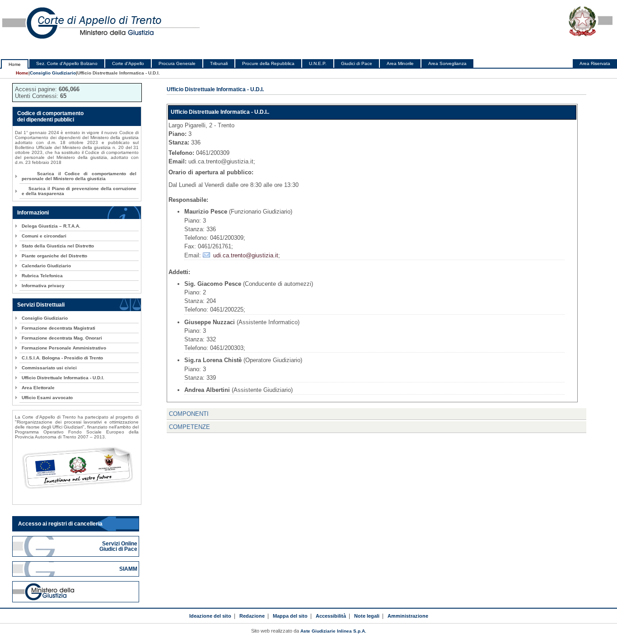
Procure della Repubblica (268, 63)
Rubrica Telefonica (42, 275)
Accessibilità (331, 616)
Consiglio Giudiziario (53, 72)
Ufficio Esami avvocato (47, 397)
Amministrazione (408, 616)
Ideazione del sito (210, 616)
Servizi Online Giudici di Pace (119, 546)
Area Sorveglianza (447, 63)
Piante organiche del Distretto (54, 255)
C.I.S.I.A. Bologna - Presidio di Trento (62, 357)
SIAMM (129, 569)
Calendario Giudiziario (46, 265)
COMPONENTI (189, 413)
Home (15, 64)
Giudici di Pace (356, 63)
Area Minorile (400, 63)
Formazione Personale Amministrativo (64, 347)
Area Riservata (595, 63)
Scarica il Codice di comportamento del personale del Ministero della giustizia (79, 176)
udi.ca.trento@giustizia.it (245, 255)
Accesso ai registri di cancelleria (60, 523)
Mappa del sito (290, 616)
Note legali (366, 616)
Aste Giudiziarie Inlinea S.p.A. (333, 631)
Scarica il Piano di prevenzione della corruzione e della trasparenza (79, 191)
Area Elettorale (38, 387)
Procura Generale (177, 63)
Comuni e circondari (44, 235)
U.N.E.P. (318, 63)
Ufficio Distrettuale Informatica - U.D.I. (63, 377)
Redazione (252, 616)
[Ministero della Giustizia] (75, 591)
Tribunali (219, 63)
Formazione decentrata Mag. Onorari (62, 337)
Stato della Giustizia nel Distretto (58, 245)
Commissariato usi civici (49, 367)
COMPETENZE (189, 427)
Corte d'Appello (128, 63)
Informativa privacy (43, 285)
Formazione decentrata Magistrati (58, 328)
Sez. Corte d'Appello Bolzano (67, 63)
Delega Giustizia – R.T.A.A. (51, 226)
